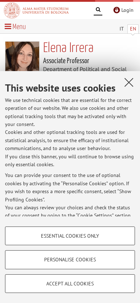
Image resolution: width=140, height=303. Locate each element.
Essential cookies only (70, 236)
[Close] (129, 82)
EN (133, 28)
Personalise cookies (70, 259)
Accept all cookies (70, 283)
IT (122, 28)
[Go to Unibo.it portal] (36, 10)
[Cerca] (98, 10)
